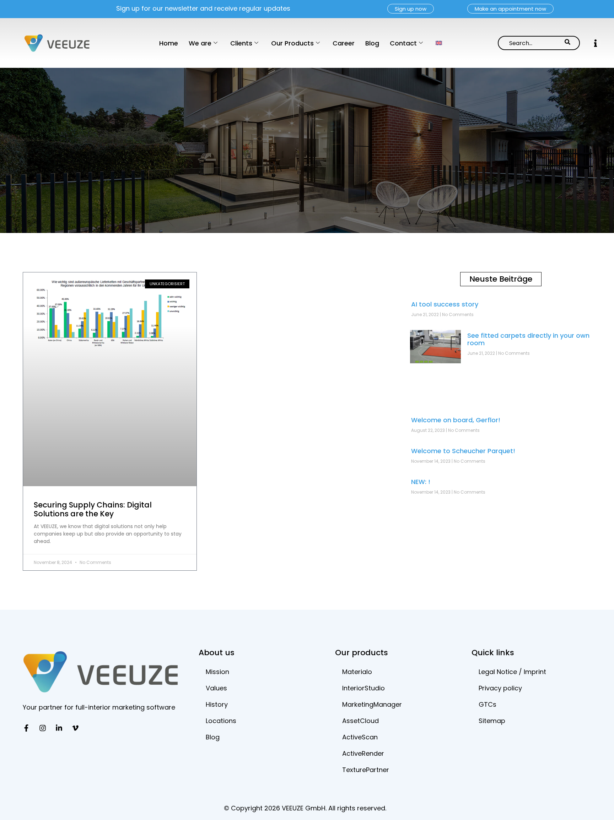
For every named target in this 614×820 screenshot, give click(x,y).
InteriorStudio (363, 688)
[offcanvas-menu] (595, 43)
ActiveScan (360, 737)
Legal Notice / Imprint (512, 671)
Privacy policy (500, 688)
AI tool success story (444, 304)
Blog (372, 43)
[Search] (567, 43)
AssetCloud (360, 720)
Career (344, 43)
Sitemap (492, 720)
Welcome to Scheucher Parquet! (463, 450)
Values (216, 688)
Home (168, 43)
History (217, 704)
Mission (217, 671)
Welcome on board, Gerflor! (455, 420)
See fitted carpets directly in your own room (528, 339)
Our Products (292, 43)
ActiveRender (363, 753)
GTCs (487, 704)
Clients (241, 43)
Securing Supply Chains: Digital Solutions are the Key (93, 509)
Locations (221, 720)
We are (200, 43)
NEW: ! (420, 481)
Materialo (357, 671)
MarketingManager (372, 704)
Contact (403, 43)
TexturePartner (365, 769)
